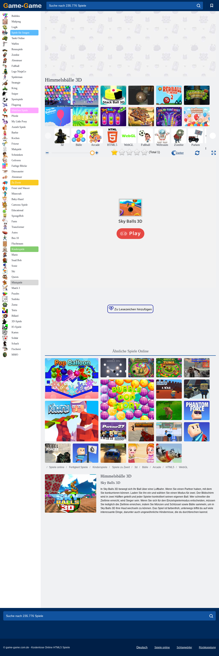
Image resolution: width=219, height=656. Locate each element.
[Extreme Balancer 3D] (141, 95)
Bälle (145, 467)
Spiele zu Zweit (120, 467)
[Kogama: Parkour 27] (113, 431)
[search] (198, 5)
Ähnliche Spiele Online (130, 351)
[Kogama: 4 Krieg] (169, 389)
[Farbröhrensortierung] (169, 116)
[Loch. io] (169, 431)
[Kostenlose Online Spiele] (22, 5)
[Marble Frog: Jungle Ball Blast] (141, 367)
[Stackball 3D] (113, 95)
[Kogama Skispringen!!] (197, 389)
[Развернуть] (214, 153)
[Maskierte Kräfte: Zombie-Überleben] (197, 367)
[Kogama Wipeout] (197, 431)
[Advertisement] (88, 43)
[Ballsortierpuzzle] (85, 116)
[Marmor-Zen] (113, 367)
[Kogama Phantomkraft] (197, 410)
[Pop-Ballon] (71, 378)
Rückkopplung (207, 647)
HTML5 (169, 467)
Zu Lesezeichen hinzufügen (133, 309)
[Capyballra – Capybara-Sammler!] (141, 116)
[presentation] (48, 136)
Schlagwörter (184, 647)
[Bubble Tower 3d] (197, 95)
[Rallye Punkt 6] (113, 453)
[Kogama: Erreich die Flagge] (85, 453)
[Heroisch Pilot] (169, 453)
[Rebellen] (58, 453)
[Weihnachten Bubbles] (85, 95)
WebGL (183, 467)
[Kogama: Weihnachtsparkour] (71, 421)
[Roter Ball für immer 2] (169, 95)
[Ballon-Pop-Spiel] (197, 116)
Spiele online (56, 467)
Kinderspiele (99, 467)
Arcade (156, 467)
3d (136, 467)
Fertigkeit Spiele (78, 467)
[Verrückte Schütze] (141, 431)
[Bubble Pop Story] (127, 399)
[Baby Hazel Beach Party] (141, 453)
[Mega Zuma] (169, 367)
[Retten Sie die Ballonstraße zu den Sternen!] (58, 116)
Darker (180, 152)
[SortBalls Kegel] (113, 116)
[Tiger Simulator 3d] (169, 410)
